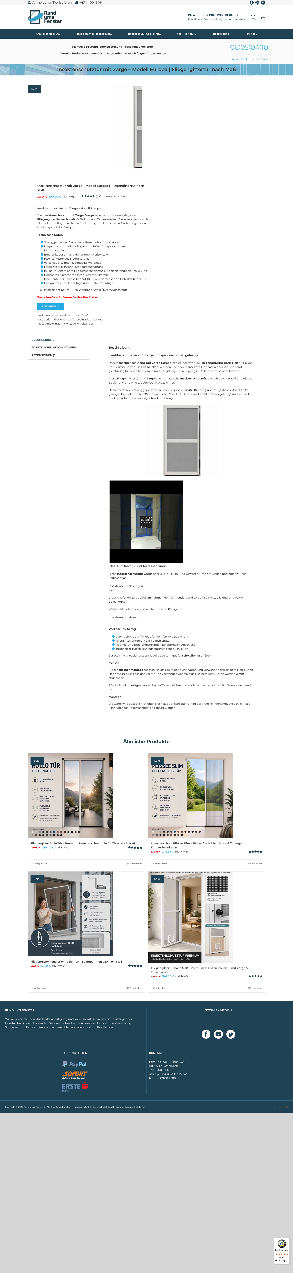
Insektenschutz (92, 319)
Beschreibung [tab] (43, 339)
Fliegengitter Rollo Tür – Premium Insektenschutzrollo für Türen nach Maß (83, 843)
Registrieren (62, 2)
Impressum (79, 1107)
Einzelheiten (136, 863)
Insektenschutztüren (123, 617)
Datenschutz (99, 1107)
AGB (88, 1107)
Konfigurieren (50, 306)
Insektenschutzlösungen (126, 586)
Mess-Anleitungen (49, 323)
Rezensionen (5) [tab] (43, 355)
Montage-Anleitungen (79, 323)
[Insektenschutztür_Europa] (70, 130)
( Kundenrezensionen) (112, 196)
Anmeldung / (42, 2)
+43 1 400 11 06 (90, 2)
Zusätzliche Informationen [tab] (53, 347)
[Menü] (288, 1240)
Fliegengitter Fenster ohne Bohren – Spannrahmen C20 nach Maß (76, 961)
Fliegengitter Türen (67, 319)
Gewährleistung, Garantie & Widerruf (126, 1107)
